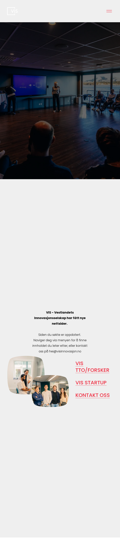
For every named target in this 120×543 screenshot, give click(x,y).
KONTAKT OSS (92, 395)
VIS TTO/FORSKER (92, 366)
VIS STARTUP (91, 382)
